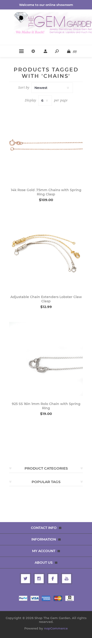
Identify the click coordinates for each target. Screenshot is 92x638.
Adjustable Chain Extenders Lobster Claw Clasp (46, 299)
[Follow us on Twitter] (25, 578)
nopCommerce (56, 628)
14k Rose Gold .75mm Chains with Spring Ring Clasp (46, 192)
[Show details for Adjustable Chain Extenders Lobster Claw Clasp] (46, 252)
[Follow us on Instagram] (39, 578)
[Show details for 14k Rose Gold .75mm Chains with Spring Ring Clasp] (46, 145)
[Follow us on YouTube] (66, 578)
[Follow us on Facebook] (52, 578)
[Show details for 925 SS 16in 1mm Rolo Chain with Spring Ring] (46, 359)
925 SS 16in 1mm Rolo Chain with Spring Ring (46, 406)
